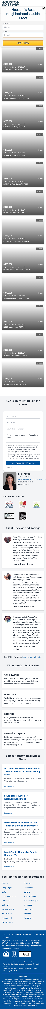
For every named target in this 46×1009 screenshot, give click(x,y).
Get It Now (23, 42)
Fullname (6, 23)
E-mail (5, 31)
